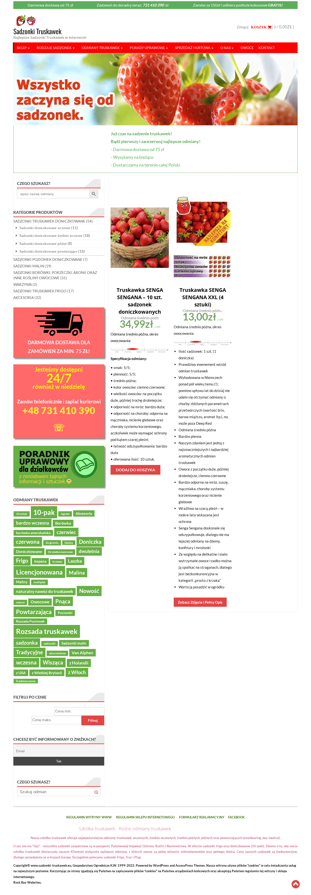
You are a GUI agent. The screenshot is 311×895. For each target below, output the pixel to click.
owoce (20, 602)
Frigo (22, 561)
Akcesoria (84, 513)
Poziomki (65, 613)
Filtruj (93, 720)
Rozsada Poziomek (30, 621)
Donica (69, 542)
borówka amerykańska (33, 533)
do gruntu (52, 542)
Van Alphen (82, 652)
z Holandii (78, 662)
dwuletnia (89, 551)
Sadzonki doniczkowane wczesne (44, 228)
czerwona (28, 541)
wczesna (26, 662)
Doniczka (90, 541)
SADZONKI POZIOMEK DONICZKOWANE (47, 259)
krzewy (57, 561)
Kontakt (267, 48)
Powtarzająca (34, 611)
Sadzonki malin (73, 643)
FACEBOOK (236, 817)
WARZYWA (22, 284)
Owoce (247, 48)
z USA (21, 673)
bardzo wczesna (32, 523)
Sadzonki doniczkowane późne (43, 243)
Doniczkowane (29, 551)
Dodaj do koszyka (135, 469)
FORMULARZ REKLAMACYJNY (202, 817)
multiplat (39, 582)
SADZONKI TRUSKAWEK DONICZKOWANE (49, 221)
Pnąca (62, 601)
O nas (225, 48)
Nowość (89, 590)
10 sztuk (21, 514)
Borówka (63, 523)
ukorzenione (57, 653)
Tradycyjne (29, 652)
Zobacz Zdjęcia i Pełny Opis (200, 602)
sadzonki (49, 643)
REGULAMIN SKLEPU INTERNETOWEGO (145, 817)
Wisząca (53, 662)
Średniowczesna (25, 681)
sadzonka (27, 643)
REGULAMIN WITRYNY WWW (89, 817)
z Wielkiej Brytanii (47, 673)
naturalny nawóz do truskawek (44, 591)
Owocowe (40, 601)
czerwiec (66, 532)
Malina (77, 572)
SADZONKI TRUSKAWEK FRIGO (39, 291)
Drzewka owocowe (60, 552)
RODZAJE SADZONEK (54, 48)
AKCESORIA (23, 297)
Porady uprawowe (147, 48)
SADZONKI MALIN (28, 266)
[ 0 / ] (282, 27)
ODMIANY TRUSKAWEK (101, 48)
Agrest (65, 514)
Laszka (75, 561)
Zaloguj (243, 27)
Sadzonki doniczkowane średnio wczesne (51, 235)
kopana (40, 561)
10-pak (44, 512)
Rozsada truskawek (47, 631)
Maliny (21, 582)
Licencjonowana (39, 572)
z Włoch (77, 672)
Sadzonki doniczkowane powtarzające (48, 251)
